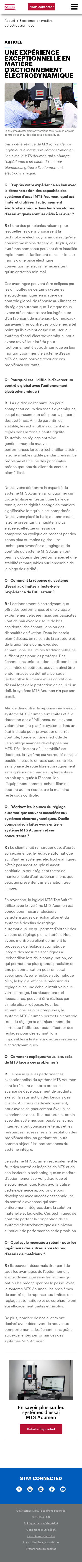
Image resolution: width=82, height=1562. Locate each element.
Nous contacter (41, 7)
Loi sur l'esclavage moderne (41, 1542)
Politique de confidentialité (41, 1523)
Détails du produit (41, 1429)
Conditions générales (41, 1535)
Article (13, 41)
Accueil (10, 20)
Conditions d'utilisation (41, 1529)
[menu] (74, 7)
